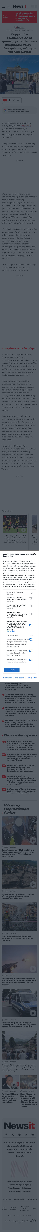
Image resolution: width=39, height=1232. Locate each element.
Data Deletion (7, 677)
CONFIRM (12, 669)
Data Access (19, 677)
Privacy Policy (32, 677)
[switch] (30, 598)
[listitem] (19, 593)
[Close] (35, 555)
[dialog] (19, 616)
